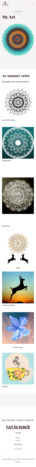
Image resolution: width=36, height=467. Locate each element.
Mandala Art (18, 57)
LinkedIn (18, 440)
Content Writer (18, 449)
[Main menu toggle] (32, 4)
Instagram (18, 437)
